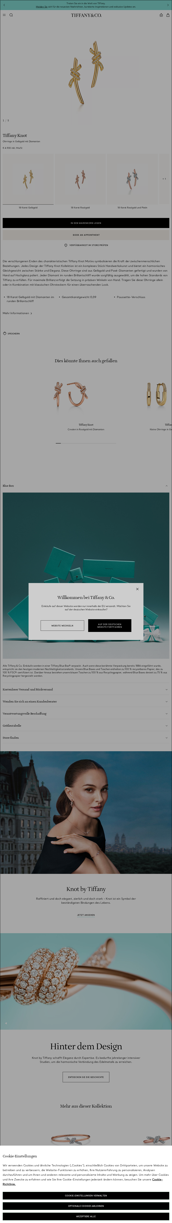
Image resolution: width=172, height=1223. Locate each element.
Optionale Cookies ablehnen (86, 1206)
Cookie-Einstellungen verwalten (86, 1196)
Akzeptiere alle (86, 1216)
